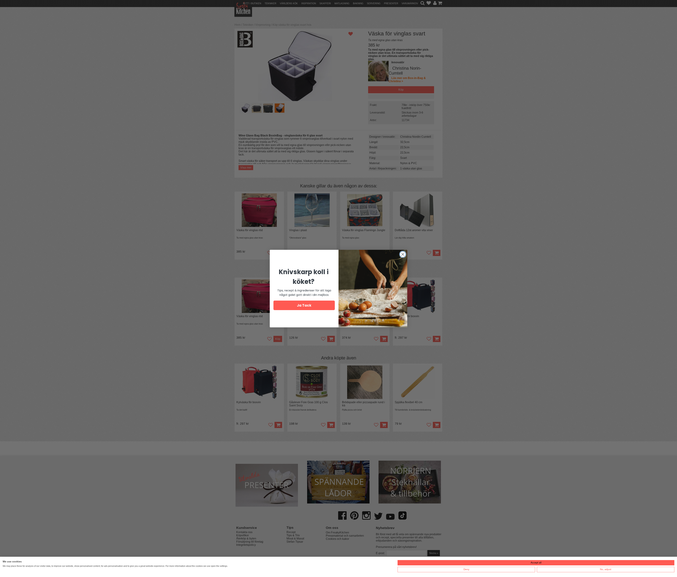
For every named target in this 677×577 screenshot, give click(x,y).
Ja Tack (304, 305)
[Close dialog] (403, 254)
